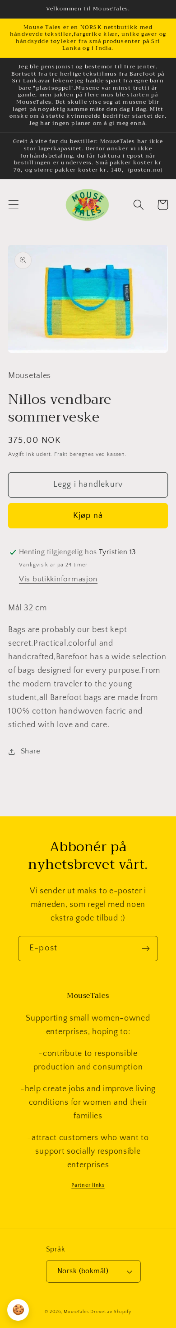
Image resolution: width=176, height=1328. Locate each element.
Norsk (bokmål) (83, 1271)
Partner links (87, 1185)
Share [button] (31, 751)
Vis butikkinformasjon (58, 579)
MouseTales (76, 1311)
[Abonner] (145, 948)
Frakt (61, 454)
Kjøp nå (88, 515)
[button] (14, 205)
